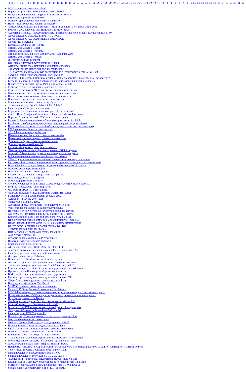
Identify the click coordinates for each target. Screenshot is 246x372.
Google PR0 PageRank (20, 41)
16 (58, 2)
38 (146, 2)
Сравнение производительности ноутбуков (32, 102)
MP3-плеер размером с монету (25, 180)
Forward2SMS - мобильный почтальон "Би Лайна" (37, 289)
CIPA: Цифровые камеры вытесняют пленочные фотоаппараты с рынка (49, 159)
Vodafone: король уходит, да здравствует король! (35, 207)
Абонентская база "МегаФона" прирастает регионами (39, 204)
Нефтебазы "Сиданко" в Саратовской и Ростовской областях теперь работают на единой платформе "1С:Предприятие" (76, 346)
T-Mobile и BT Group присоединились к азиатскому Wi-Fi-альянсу (45, 337)
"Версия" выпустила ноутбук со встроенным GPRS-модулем (42, 150)
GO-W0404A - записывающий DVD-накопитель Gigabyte (40, 213)
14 (50, 2)
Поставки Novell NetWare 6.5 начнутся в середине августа (41, 210)
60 (234, 2)
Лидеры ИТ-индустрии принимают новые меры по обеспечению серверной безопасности (59, 77)
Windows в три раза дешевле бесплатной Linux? (35, 331)
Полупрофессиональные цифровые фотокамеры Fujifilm (40, 14)
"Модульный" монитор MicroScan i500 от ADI (34, 310)
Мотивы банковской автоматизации (28, 319)
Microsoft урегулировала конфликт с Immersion (34, 20)
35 (134, 2)
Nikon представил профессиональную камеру (34, 352)
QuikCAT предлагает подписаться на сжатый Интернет (39, 192)
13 (46, 2)
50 (194, 2)
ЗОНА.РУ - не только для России (27, 132)
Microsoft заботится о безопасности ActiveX (33, 304)
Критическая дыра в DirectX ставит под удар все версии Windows (45, 268)
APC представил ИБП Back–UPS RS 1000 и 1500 (36, 247)
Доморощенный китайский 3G (25, 144)
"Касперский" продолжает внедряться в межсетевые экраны (42, 358)
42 (162, 2)
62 (242, 2)
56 (218, 2)
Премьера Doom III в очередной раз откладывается (37, 271)
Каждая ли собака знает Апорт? (26, 44)
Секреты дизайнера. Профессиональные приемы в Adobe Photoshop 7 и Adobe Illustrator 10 (60, 32)
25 (94, 2)
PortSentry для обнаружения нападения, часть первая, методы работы (47, 123)
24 (90, 2)
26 (98, 2)
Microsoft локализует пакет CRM (26, 168)
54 (210, 2)
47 (182, 2)
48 (186, 2)
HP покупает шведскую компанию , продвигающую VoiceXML (44, 219)
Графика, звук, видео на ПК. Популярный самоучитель (39, 29)
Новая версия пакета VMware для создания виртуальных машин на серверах (52, 295)
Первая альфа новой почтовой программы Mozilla (36, 11)
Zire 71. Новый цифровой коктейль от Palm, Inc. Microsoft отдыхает (46, 114)
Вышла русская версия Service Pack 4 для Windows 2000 (40, 84)
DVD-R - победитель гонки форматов (29, 186)
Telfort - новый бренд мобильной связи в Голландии (37, 349)
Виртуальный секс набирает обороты (29, 241)
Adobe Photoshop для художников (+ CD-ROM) (34, 35)
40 (154, 2)
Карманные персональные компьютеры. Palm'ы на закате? (41, 111)
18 (66, 2)
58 (226, 2)
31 (118, 2)
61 (238, 2)
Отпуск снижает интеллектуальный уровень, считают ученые (43, 93)
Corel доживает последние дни (25, 244)
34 (130, 2)
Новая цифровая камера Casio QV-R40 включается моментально (44, 222)
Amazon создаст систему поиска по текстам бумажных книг (42, 262)
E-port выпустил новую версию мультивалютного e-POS (40, 277)
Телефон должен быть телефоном (27, 228)
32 (122, 2)
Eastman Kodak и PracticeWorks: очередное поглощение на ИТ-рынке (47, 361)
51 (198, 2)
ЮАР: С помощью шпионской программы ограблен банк (41, 328)
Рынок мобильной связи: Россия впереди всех (34, 195)
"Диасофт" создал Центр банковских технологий (36, 68)
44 (170, 2)
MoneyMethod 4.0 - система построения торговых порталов (42, 340)
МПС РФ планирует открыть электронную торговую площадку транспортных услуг (56, 292)
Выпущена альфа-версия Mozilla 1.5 (28, 283)
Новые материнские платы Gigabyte (28, 171)
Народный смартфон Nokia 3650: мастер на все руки (38, 117)
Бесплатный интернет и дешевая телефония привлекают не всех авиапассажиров (54, 162)
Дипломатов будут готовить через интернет (33, 141)
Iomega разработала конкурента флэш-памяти (34, 253)
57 (222, 2)
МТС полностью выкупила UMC (27, 8)
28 (106, 2)
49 (190, 2)
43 (166, 2)
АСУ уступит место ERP (22, 234)
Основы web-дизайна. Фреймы (26, 50)
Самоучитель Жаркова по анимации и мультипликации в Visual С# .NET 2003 (52, 26)
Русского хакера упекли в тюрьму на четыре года (36, 174)
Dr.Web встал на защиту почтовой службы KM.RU (37, 225)
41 (158, 2)
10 (34, 2)
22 (82, 2)
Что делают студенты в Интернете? (28, 189)
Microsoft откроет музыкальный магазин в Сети (35, 87)
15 (54, 2)
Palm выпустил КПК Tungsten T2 (27, 313)
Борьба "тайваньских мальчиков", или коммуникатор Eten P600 (44, 120)
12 (42, 2)
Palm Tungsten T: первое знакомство (28, 108)
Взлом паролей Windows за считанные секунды (35, 259)
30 (114, 2)
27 (102, 2)
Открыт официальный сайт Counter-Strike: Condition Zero (40, 53)
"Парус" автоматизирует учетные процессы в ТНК (37, 280)
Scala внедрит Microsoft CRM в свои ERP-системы (37, 367)
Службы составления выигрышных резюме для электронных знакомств (49, 183)
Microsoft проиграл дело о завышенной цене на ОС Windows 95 (44, 364)
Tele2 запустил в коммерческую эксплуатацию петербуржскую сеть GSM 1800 (53, 71)
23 (86, 2)
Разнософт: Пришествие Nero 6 (26, 17)
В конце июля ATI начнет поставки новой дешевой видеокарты (44, 307)
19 (70, 2)
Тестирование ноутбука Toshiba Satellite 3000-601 (36, 105)
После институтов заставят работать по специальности (39, 96)
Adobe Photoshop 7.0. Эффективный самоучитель (36, 38)
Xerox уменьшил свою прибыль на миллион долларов (39, 65)
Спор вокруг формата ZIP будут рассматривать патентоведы (42, 90)
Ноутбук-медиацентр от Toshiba (26, 298)
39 (150, 2)
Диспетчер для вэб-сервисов (24, 59)
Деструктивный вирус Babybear (26, 256)
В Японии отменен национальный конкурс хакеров (37, 156)
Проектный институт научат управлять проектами (37, 138)
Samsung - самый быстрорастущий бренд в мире (35, 74)
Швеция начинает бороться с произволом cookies (36, 135)
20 (74, 2)
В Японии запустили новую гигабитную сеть (34, 334)
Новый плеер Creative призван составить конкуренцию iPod (42, 316)
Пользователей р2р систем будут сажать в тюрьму (36, 325)
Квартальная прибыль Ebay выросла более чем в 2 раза (39, 216)
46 (178, 2)
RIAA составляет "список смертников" (30, 129)
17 (62, 2)
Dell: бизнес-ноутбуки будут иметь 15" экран (33, 62)
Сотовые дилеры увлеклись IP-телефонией (32, 237)
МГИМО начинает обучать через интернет (32, 286)
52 (202, 2)
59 (230, 2)
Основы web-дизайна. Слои (24, 47)
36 (138, 2)
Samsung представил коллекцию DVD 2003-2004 (36, 355)
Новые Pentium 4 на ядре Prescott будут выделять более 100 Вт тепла (47, 165)
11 (38, 2)
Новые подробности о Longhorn (26, 177)
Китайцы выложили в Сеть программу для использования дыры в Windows (51, 80)
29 (110, 2)
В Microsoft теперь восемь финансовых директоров (37, 274)
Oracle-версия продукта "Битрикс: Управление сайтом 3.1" (41, 301)
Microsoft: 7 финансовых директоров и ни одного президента (43, 153)
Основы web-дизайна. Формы (25, 56)
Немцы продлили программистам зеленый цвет (35, 231)
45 (174, 2)
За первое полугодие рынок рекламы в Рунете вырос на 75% (42, 250)
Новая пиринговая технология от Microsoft (32, 23)
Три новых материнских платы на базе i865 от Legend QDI (41, 265)
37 (142, 2)
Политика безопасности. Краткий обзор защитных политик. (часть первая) (51, 126)
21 (78, 2)
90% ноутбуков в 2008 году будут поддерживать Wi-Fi (38, 322)
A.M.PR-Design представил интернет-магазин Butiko (38, 343)
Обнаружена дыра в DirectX (24, 201)
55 (214, 2)
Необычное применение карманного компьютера (36, 99)
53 (206, 2)
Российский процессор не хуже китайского (32, 147)
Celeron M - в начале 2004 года (25, 198)
